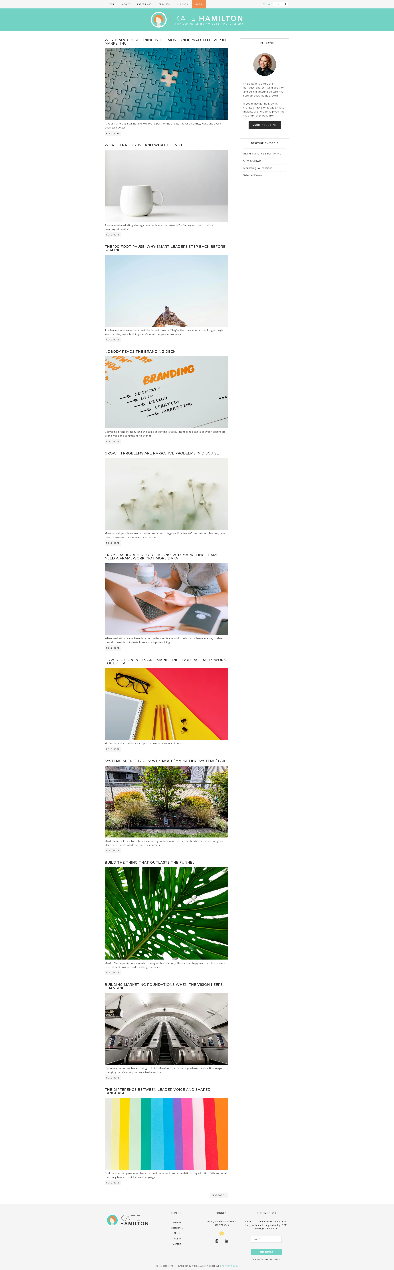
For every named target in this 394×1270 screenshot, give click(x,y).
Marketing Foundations (257, 168)
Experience (177, 1227)
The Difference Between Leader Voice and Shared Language (158, 1091)
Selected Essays (252, 175)
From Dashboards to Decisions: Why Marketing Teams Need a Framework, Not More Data (162, 556)
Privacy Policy (230, 1266)
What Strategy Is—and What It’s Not (144, 145)
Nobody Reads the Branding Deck (140, 352)
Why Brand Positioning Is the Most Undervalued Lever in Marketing (165, 41)
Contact (177, 1243)
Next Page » (219, 1195)
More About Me (264, 124)
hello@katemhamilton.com (221, 1221)
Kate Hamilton (197, 20)
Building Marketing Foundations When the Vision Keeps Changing (164, 986)
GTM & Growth (252, 160)
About (177, 1233)
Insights (177, 1238)
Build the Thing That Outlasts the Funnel (150, 862)
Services (177, 1222)
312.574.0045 (222, 1225)
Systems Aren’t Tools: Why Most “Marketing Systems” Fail (165, 761)
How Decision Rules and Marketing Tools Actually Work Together (165, 661)
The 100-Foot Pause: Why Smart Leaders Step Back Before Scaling (165, 248)
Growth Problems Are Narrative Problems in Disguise (162, 453)
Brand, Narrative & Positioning (262, 153)
